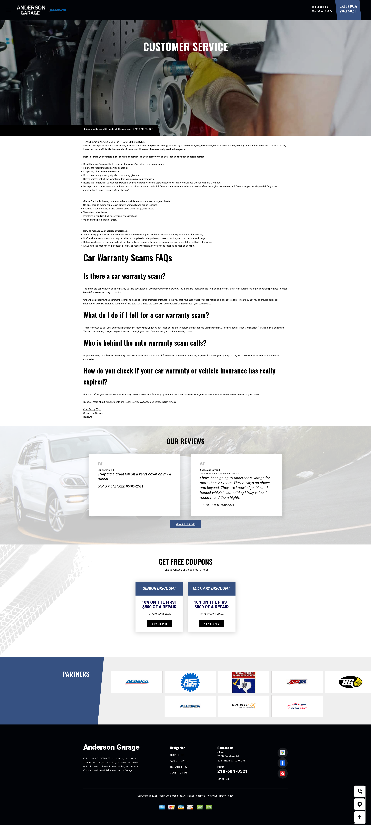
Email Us (223, 778)
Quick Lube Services (93, 413)
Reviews (87, 416)
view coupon (159, 624)
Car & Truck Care (208, 473)
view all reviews (185, 524)
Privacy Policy (225, 795)
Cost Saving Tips (92, 409)
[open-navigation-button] (8, 10)
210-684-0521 (347, 11)
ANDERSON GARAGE (96, 142)
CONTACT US (179, 772)
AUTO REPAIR (179, 760)
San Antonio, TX (106, 470)
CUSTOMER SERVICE (134, 142)
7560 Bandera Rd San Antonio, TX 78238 (121, 129)
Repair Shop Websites (170, 795)
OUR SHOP (114, 142)
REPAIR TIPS (178, 766)
